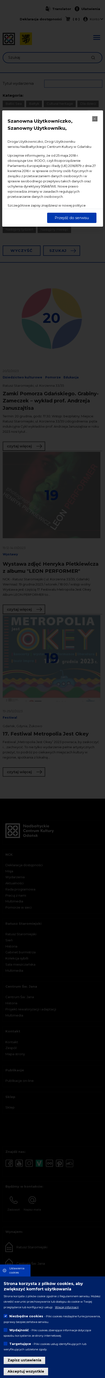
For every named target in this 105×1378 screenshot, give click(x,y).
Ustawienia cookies (16, 1270)
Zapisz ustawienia (24, 1360)
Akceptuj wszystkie (26, 1371)
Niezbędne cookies (26, 1316)
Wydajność (19, 1330)
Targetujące (20, 1344)
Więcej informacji (67, 1307)
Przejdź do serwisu (72, 217)
